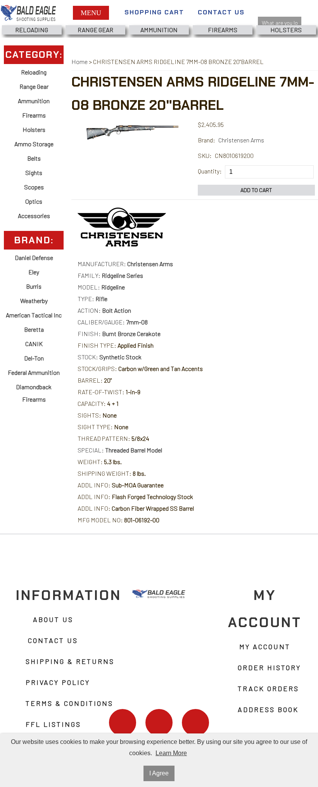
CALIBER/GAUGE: (113, 322)
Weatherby (34, 300)
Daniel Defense (34, 257)
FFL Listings (53, 724)
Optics (33, 201)
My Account (264, 646)
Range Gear (95, 29)
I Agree (159, 773)
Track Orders (268, 688)
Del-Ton (34, 358)
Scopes (34, 187)
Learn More (171, 753)
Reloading (31, 29)
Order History (269, 667)
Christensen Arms (241, 140)
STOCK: (110, 357)
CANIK (34, 343)
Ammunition (159, 29)
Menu (91, 13)
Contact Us (221, 12)
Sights (33, 172)
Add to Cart (256, 190)
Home (79, 61)
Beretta (34, 329)
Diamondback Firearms (34, 393)
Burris (33, 286)
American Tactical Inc (34, 315)
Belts (34, 158)
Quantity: (210, 171)
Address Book (268, 709)
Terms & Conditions (69, 703)
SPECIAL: (120, 450)
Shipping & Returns (70, 661)
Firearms (222, 29)
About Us (53, 619)
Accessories (34, 215)
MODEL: (101, 287)
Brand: (206, 140)
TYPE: (92, 298)
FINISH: (119, 333)
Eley (33, 272)
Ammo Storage (34, 143)
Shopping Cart (154, 12)
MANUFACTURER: (125, 263)
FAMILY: (110, 275)
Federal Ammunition (34, 372)
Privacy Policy (58, 682)
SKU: (205, 155)
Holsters (286, 29)
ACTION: (104, 310)
